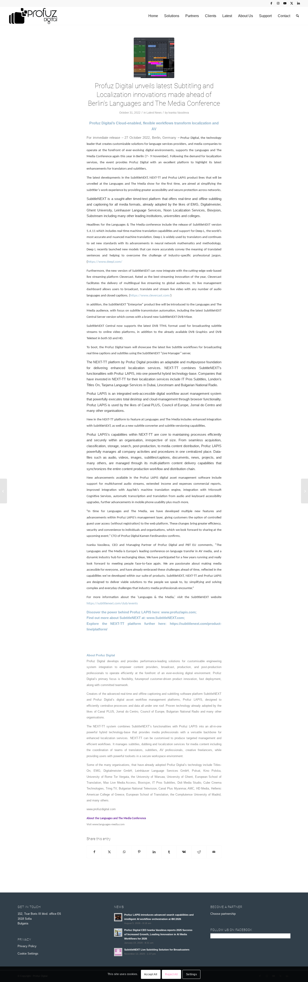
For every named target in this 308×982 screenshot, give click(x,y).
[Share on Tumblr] (169, 852)
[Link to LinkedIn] (298, 3)
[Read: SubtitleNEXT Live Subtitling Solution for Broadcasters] (118, 952)
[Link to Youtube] (285, 3)
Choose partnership (223, 913)
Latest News (154, 112)
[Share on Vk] (184, 852)
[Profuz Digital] (33, 16)
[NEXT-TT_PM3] (154, 58)
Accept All (150, 974)
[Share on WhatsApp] (124, 852)
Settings (191, 974)
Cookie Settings (28, 953)
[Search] (297, 16)
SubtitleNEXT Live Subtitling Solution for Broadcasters (156, 949)
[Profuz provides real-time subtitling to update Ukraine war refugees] (3, 491)
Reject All (171, 974)
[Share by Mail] (214, 852)
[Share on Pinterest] (139, 852)
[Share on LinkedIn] (154, 852)
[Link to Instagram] (278, 3)
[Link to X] (291, 3)
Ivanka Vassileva (178, 112)
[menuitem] (153, 16)
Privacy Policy (27, 946)
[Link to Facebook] (271, 3)
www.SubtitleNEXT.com (165, 618)
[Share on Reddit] (199, 852)
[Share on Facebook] (94, 852)
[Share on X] (109, 852)
